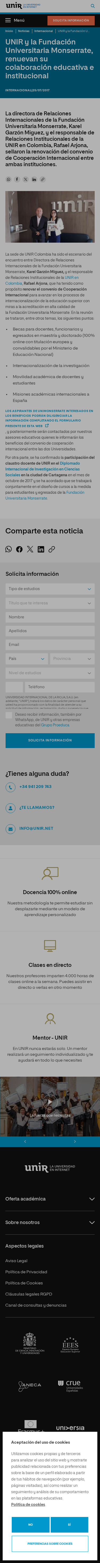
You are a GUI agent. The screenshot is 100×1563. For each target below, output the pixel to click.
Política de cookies (28, 1505)
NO (30, 1524)
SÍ (69, 1524)
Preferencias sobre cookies (50, 1543)
